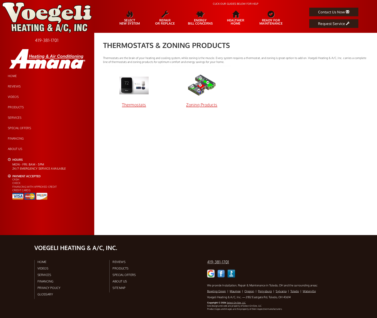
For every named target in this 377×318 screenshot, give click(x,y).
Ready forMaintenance (271, 21)
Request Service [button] (332, 23)
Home (12, 76)
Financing (16, 138)
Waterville (309, 291)
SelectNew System (129, 21)
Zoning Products (201, 104)
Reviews (14, 86)
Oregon (249, 291)
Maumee (235, 291)
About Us (15, 149)
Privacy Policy (49, 288)
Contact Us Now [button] (332, 12)
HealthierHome (235, 21)
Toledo (294, 291)
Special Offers (19, 128)
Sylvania (281, 291)
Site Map (119, 288)
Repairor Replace (165, 21)
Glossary (45, 294)
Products (16, 107)
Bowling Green (216, 291)
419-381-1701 (218, 261)
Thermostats (134, 104)
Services (14, 117)
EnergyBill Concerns (200, 21)
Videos (13, 96)
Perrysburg (265, 291)
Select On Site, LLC (236, 302)
